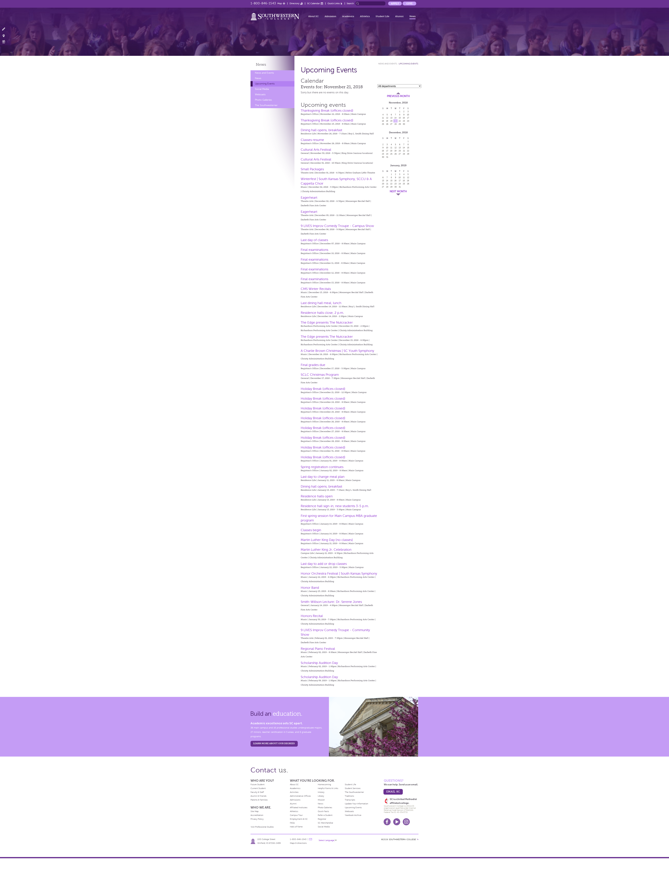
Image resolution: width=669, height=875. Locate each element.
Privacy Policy (257, 819)
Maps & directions (298, 843)
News (412, 16)
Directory (294, 3)
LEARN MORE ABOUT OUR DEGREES (274, 743)
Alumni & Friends (258, 796)
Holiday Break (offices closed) (323, 389)
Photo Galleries (263, 100)
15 (400, 118)
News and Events (264, 73)
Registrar (322, 819)
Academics (348, 16)
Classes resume (312, 140)
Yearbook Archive (353, 815)
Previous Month (398, 96)
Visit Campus (5, 35)
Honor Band (310, 587)
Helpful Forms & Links (328, 788)
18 (383, 121)
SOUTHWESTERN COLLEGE (402, 839)
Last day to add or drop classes (324, 564)
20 (391, 121)
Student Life (382, 16)
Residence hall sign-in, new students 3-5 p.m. (335, 506)
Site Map (255, 811)
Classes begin (311, 530)
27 (391, 124)
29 (400, 124)
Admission (330, 16)
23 (404, 121)
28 (395, 124)
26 (387, 124)
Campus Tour (296, 815)
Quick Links (334, 3)
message (310, 839)
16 (404, 118)
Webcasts (260, 94)
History (321, 792)
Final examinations (314, 250)
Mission (321, 800)
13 (391, 118)
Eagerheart (309, 197)
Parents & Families (259, 800)
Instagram (406, 821)
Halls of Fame (296, 826)
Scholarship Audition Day (319, 663)
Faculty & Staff (257, 792)
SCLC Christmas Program (320, 374)
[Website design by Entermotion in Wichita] (417, 839)
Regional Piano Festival (318, 648)
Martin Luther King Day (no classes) (327, 540)
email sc (393, 791)
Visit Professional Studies (262, 827)
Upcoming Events (265, 83)
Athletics (365, 16)
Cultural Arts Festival (316, 149)
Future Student (257, 784)
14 (395, 118)
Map (279, 3)
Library (321, 796)
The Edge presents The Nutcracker (327, 322)
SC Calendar (313, 3)
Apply (395, 3)
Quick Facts (323, 811)
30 (404, 124)
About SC (313, 16)
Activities (294, 792)
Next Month (398, 191)
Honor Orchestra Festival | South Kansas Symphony (339, 573)
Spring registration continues (322, 467)
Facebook (387, 821)
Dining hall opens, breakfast (321, 130)
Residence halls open (317, 496)
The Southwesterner (266, 105)
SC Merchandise (325, 823)
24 (408, 121)
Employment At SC (299, 819)
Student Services (352, 788)
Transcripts (350, 800)
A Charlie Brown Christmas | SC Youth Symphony (337, 351)
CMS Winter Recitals (316, 289)
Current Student (258, 788)
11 (383, 118)
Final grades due (313, 365)
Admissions (295, 800)
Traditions (349, 796)
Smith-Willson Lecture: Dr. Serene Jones (331, 602)
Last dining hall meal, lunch (321, 303)
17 (408, 118)
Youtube (396, 821)
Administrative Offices (300, 796)
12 (387, 118)
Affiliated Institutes (298, 807)
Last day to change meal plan (322, 476)
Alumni (399, 16)
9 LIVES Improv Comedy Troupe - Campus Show (337, 226)
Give (409, 3)
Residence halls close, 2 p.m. (322, 313)
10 (408, 115)
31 (387, 157)
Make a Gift (5, 41)
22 (400, 121)
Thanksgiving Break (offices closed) (327, 110)
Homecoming (324, 784)
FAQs (292, 823)
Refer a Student (325, 815)
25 (383, 124)
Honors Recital (312, 616)
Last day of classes (314, 240)
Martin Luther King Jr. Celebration (326, 549)
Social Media (262, 89)
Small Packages (312, 169)
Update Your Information (356, 803)
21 (396, 121)
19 (387, 121)
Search (350, 3)
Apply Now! (5, 29)
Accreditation (257, 815)
